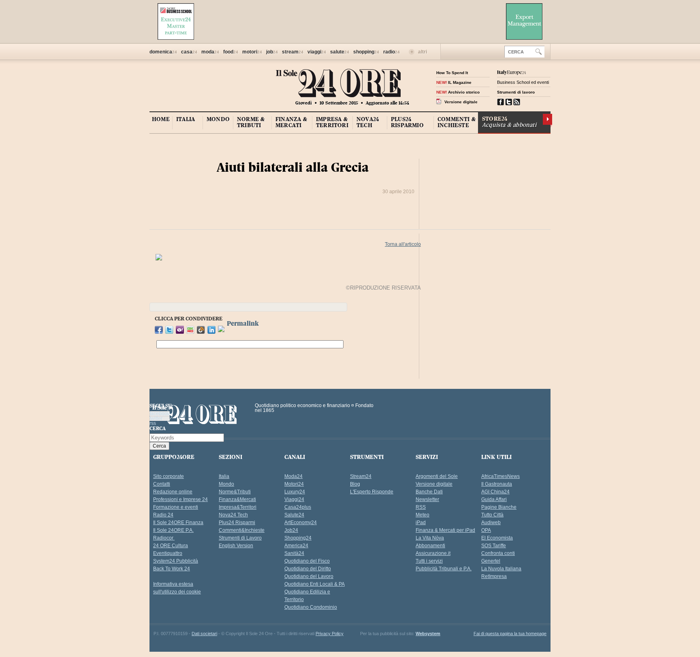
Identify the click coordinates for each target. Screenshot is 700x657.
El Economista (497, 538)
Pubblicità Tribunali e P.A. (444, 569)
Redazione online (172, 492)
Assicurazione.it (433, 553)
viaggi (316, 52)
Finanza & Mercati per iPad (445, 530)
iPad (421, 522)
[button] (538, 51)
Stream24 (360, 476)
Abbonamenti (430, 545)
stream (292, 52)
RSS (421, 507)
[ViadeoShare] (221, 330)
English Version (236, 545)
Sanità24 (294, 553)
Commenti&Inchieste (242, 530)
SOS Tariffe (493, 545)
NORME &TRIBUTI (251, 122)
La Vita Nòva (430, 538)
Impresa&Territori (237, 507)
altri (422, 52)
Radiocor (164, 538)
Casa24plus (297, 507)
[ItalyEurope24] (511, 72)
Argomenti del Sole (437, 476)
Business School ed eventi (523, 82)
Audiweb (491, 522)
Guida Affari (494, 499)
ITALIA (185, 119)
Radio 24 (163, 515)
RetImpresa (494, 576)
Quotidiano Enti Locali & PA (314, 584)
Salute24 (294, 515)
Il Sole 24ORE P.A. (173, 530)
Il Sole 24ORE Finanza (178, 522)
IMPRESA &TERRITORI (332, 122)
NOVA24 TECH (367, 122)
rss (516, 101)
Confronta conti (498, 553)
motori (252, 52)
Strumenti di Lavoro (240, 538)
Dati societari (204, 633)
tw (508, 101)
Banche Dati (429, 492)
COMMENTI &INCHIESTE (457, 122)
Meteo (422, 515)
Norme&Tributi (235, 492)
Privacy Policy (330, 633)
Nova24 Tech (233, 515)
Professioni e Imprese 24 (180, 499)
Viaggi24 (294, 499)
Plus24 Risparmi (237, 522)
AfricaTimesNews (500, 476)
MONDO (218, 119)
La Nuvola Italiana (501, 569)
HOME (161, 119)
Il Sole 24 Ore (195, 415)
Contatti (161, 484)
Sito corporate (168, 476)
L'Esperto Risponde (371, 492)
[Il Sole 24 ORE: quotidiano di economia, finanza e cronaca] (338, 91)
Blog (355, 484)
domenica (163, 52)
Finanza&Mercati (237, 499)
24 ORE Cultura (170, 545)
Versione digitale (434, 484)
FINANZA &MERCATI (291, 122)
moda (210, 52)
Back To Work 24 (171, 569)
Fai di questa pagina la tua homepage (510, 633)
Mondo (226, 484)
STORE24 (509, 121)
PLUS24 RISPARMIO (407, 122)
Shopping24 (298, 538)
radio (391, 52)
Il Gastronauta (496, 484)
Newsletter (427, 499)
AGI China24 (495, 492)
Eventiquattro (167, 553)
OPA (486, 530)
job (272, 52)
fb (500, 101)
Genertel (490, 561)
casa (189, 52)
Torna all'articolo (403, 244)
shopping (366, 52)
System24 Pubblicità (175, 561)
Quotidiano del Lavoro (308, 576)
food (230, 52)
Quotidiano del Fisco (307, 561)
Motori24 (294, 484)
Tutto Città (492, 515)
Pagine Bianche (498, 507)
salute (339, 52)
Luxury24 (294, 492)
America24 (296, 545)
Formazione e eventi (175, 507)
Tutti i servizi (429, 561)
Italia (224, 476)
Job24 (291, 530)
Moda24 (293, 476)
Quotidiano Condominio (310, 607)
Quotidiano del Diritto (307, 569)
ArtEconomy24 (300, 522)
